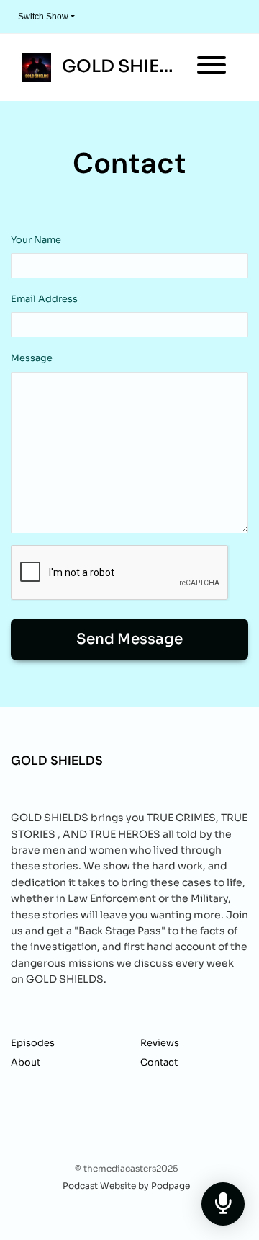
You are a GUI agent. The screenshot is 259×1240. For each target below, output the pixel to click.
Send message (129, 639)
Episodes (33, 1043)
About (25, 1062)
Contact (159, 1062)
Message (32, 358)
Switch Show (43, 17)
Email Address (44, 299)
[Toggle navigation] (211, 67)
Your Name (36, 240)
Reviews (159, 1043)
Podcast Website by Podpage (126, 1185)
